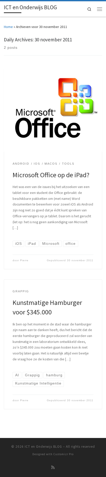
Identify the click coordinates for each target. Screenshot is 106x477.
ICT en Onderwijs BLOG (43, 446)
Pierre (24, 260)
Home (8, 26)
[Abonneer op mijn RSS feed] (53, 467)
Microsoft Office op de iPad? (51, 175)
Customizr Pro (63, 454)
